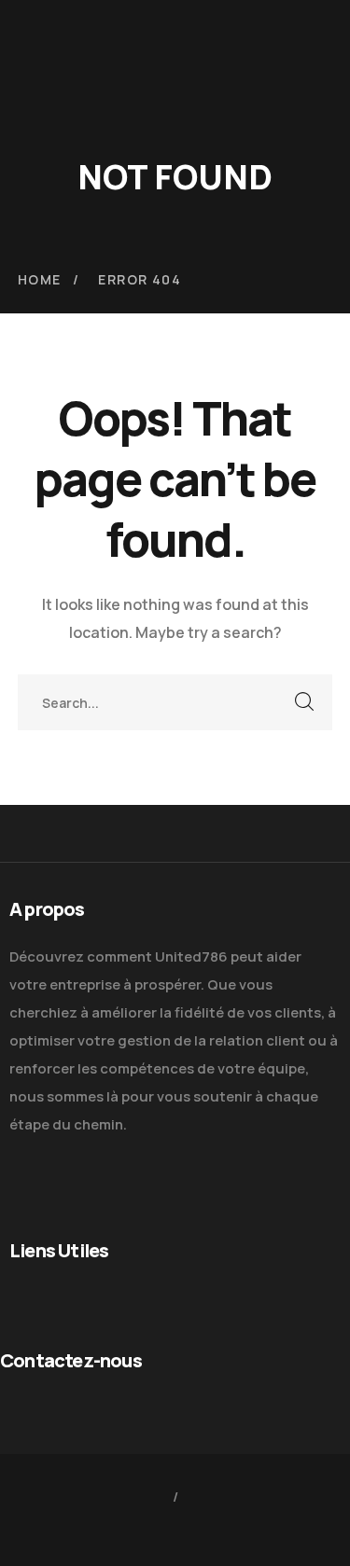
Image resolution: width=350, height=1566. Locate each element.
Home (40, 279)
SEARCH (304, 702)
